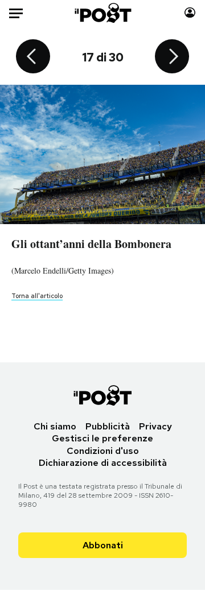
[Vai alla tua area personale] (190, 13)
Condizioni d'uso (103, 451)
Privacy (155, 426)
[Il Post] (102, 13)
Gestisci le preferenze (102, 438)
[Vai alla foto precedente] (33, 57)
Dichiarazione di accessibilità (103, 463)
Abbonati (103, 545)
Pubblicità (107, 426)
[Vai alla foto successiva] (172, 57)
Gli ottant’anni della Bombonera (91, 243)
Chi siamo (55, 426)
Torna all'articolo (37, 296)
